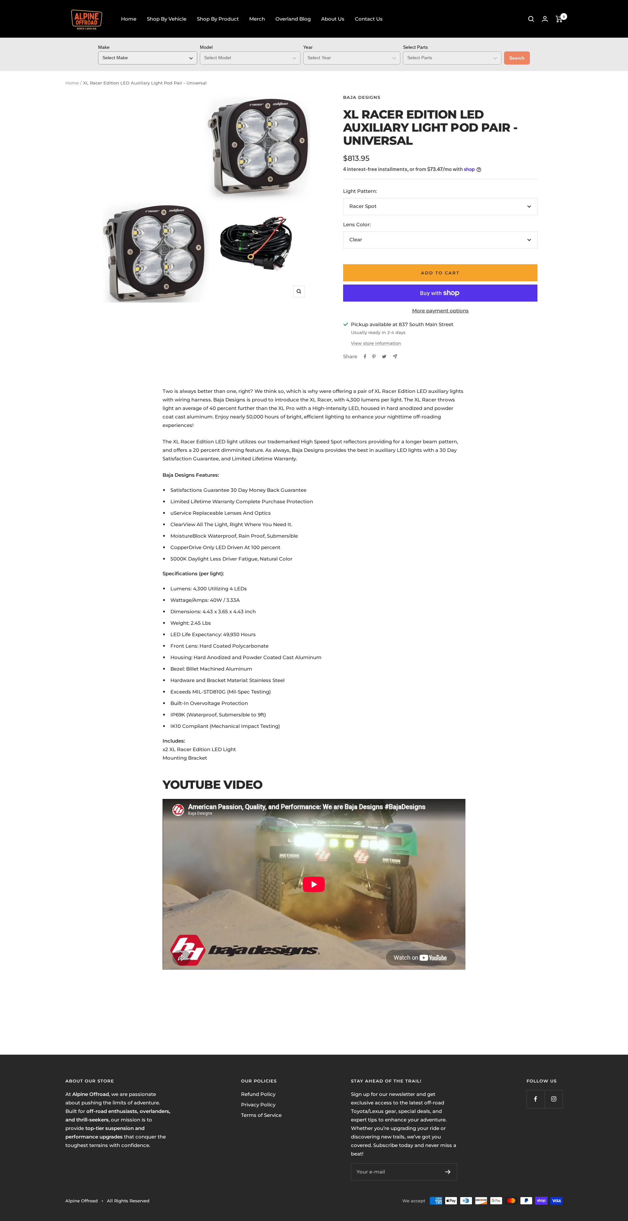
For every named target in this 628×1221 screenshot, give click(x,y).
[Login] (545, 19)
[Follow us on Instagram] (554, 1099)
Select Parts (415, 47)
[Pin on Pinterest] (373, 356)
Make (104, 47)
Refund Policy (258, 1094)
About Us (332, 19)
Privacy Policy (258, 1104)
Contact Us (369, 19)
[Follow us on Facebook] (536, 1099)
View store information (376, 343)
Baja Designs (361, 97)
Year (308, 47)
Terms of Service (261, 1115)
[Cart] (559, 19)
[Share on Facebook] (365, 356)
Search (517, 58)
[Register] (448, 1172)
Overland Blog (293, 19)
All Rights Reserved (128, 1200)
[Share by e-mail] (395, 356)
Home (128, 19)
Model (206, 47)
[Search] (531, 19)
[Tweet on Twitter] (384, 356)
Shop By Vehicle (166, 19)
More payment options (440, 310)
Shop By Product (218, 19)
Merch (257, 19)
